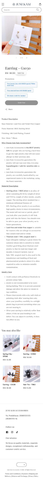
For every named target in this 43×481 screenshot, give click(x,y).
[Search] (37, 10)
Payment (25, 473)
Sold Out (21, 102)
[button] (2, 4)
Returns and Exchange (19, 476)
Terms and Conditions (13, 473)
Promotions (9, 79)
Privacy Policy (33, 476)
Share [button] (10, 109)
